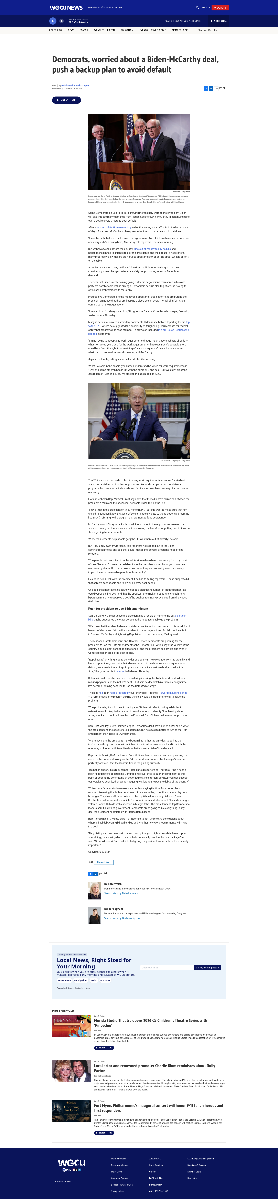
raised (114, 692)
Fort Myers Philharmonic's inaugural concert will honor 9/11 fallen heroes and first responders (158, 1108)
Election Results (207, 30)
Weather (99, 30)
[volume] (61, 21)
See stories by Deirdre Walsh (121, 893)
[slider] (66, 20)
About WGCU (155, 1159)
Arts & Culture (99, 1016)
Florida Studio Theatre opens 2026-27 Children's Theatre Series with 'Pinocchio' (150, 1023)
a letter (121, 671)
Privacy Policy (155, 1185)
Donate (221, 7)
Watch (84, 30)
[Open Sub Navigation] (64, 30)
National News (103, 862)
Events (143, 30)
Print (222, 88)
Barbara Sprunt (83, 85)
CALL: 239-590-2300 (158, 1191)
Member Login (180, 30)
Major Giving (116, 1172)
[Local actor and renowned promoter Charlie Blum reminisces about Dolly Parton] (71, 1071)
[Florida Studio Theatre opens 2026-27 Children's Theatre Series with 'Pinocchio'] (71, 1026)
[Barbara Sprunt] (94, 915)
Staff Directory (156, 1165)
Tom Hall (97, 1030)
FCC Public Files (156, 1178)
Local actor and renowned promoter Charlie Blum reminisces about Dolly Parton (154, 1068)
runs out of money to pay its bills (152, 248)
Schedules (55, 30)
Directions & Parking (197, 1165)
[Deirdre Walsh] (94, 890)
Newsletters (193, 1178)
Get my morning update (207, 967)
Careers (153, 1172)
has (101, 692)
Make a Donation (119, 1159)
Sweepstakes (117, 1191)
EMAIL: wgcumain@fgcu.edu (201, 1159)
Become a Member (120, 1165)
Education (127, 30)
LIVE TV (206, 7)
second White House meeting (114, 227)
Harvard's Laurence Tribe (173, 692)
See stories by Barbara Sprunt (122, 918)
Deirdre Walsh (68, 85)
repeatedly (124, 692)
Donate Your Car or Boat (122, 1185)
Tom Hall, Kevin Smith (102, 1076)
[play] (53, 21)
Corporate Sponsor (120, 1178)
